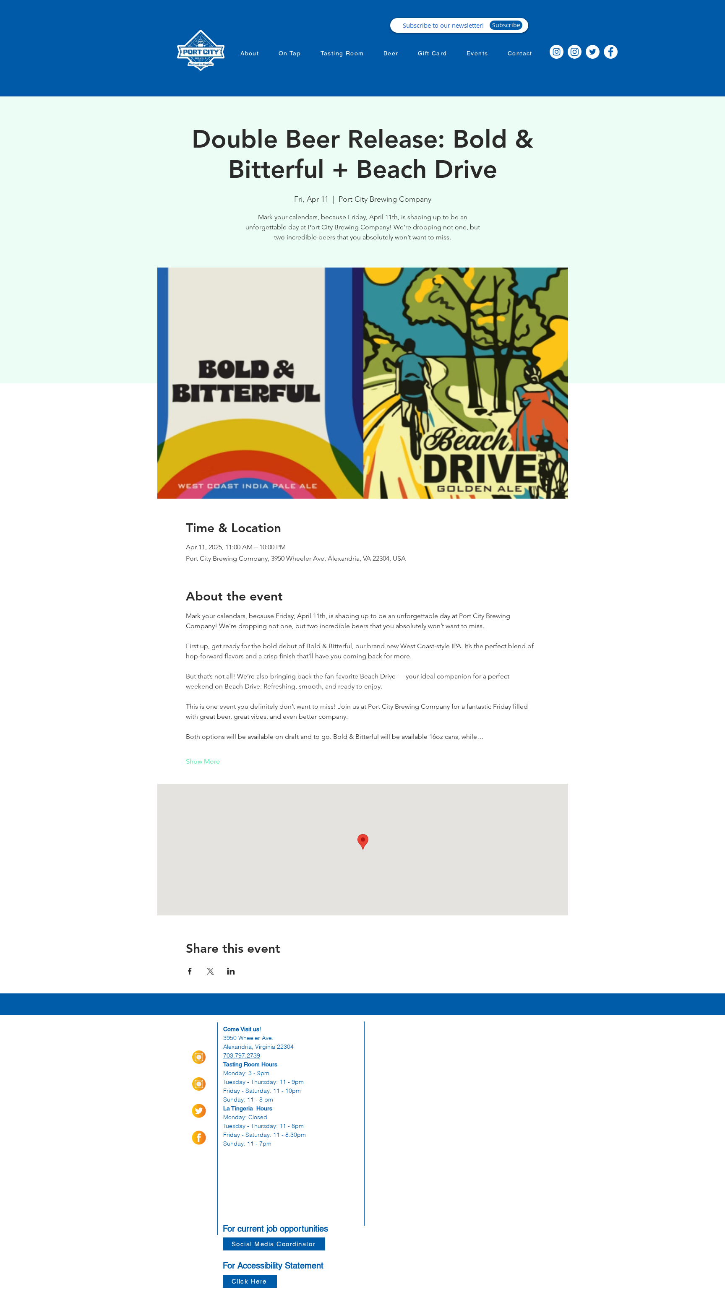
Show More (203, 761)
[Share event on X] (210, 971)
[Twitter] (593, 52)
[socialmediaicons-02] (199, 1111)
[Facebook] (611, 52)
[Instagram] (556, 52)
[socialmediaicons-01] (199, 1137)
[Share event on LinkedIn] (231, 971)
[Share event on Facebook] (190, 971)
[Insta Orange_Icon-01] (199, 1057)
